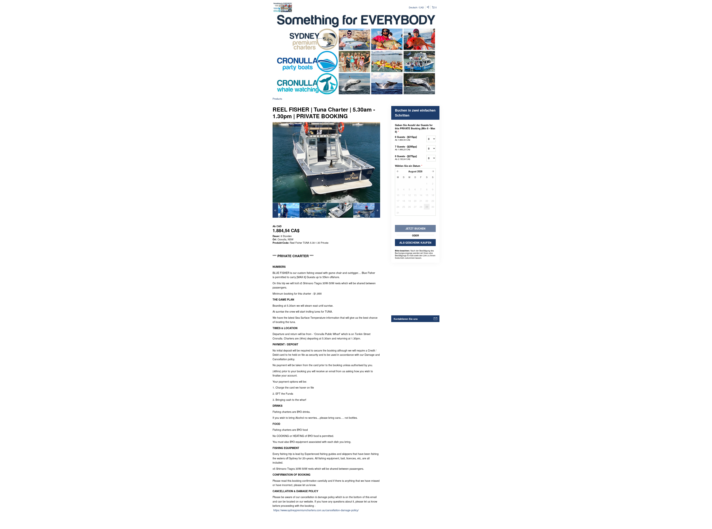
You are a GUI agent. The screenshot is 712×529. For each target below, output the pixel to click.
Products (277, 98)
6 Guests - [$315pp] (406, 138)
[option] (286, 210)
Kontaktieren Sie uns (406, 319)
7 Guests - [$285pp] (406, 148)
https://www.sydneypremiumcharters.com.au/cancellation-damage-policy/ (316, 510)
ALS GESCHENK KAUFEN (415, 242)
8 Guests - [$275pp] (406, 157)
